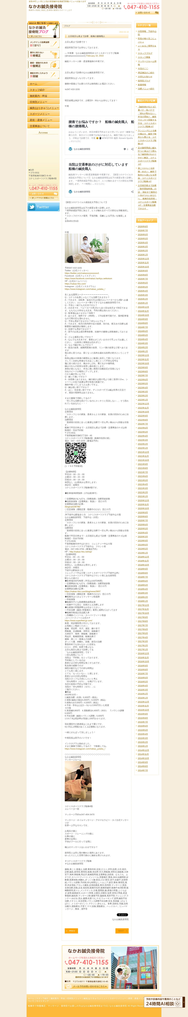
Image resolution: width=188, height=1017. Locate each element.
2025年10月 (143, 267)
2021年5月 (143, 480)
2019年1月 (143, 553)
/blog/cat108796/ (72, 506)
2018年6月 (143, 581)
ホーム (31, 998)
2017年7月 (143, 625)
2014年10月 (143, 758)
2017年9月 (143, 617)
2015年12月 (143, 702)
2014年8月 (143, 766)
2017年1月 (143, 649)
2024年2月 (143, 347)
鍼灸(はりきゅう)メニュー (96, 998)
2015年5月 (143, 730)
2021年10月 (143, 460)
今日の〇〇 (143, 68)
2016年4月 (143, 685)
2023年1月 (143, 400)
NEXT (121, 931)
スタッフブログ (145, 53)
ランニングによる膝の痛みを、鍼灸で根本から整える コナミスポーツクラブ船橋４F (147, 137)
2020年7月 (143, 520)
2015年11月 (143, 706)
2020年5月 (143, 528)
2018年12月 (143, 557)
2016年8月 (143, 669)
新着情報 (142, 85)
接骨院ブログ (144, 81)
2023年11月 (143, 359)
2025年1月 (143, 303)
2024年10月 (143, 315)
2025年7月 (143, 279)
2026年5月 (143, 238)
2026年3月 (143, 246)
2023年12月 (143, 355)
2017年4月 (143, 637)
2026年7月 (143, 230)
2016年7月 (143, 673)
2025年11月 (143, 262)
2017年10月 (143, 613)
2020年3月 (143, 536)
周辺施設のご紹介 (146, 72)
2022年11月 (143, 408)
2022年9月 (143, 416)
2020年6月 (143, 524)
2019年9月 (143, 540)
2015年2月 (143, 742)
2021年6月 (143, 476)
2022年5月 (143, 432)
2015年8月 (143, 718)
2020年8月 (143, 516)
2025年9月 (143, 271)
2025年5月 (143, 287)
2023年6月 (143, 379)
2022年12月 (143, 404)
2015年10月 (143, 710)
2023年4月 (143, 388)
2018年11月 (143, 561)
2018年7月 (143, 577)
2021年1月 (143, 496)
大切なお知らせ (145, 76)
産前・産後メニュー (137, 998)
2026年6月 (143, 234)
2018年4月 (143, 589)
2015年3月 (143, 738)
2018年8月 (143, 573)
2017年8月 (143, 621)
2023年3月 (143, 391)
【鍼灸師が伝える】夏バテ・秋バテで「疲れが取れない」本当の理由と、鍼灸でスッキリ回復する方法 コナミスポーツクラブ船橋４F (147, 117)
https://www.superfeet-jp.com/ (78, 620)
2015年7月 (143, 722)
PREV (72, 931)
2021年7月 (143, 472)
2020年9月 (143, 512)
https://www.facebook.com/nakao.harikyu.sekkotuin (88, 278)
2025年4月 (143, 291)
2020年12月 (143, 500)
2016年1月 (143, 698)
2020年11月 (143, 504)
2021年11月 (143, 456)
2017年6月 (143, 629)
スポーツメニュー (118, 998)
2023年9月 (143, 367)
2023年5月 (143, 383)
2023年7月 (143, 375)
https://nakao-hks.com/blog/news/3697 (83, 591)
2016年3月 (143, 690)
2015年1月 (143, 746)
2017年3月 (143, 641)
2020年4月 (143, 533)
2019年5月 (143, 549)
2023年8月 (143, 371)
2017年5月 (143, 633)
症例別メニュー (74, 998)
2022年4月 (143, 436)
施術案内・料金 (58, 998)
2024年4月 (143, 339)
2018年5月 (143, 585)
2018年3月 (143, 593)
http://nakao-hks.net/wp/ (81, 551)
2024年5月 (143, 335)
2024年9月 (143, 319)
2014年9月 (143, 762)
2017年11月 (143, 609)
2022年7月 (143, 424)
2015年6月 (143, 726)
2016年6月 (143, 678)
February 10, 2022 (95, 56)
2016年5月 (143, 682)
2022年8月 (143, 420)
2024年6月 (143, 331)
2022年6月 (143, 428)
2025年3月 (143, 295)
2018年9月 (143, 569)
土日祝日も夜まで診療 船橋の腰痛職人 (86, 36)
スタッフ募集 (144, 57)
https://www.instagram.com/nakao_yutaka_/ (85, 289)
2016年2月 (143, 694)
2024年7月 (143, 327)
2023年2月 (143, 395)
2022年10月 (143, 412)
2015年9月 (143, 714)
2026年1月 (143, 255)
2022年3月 (143, 440)
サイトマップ (42, 1001)
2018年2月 (143, 597)
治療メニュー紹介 (146, 89)
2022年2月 (143, 444)
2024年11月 (143, 311)
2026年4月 (143, 242)
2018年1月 (143, 601)
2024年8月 (143, 323)
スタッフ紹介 (42, 998)
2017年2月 (143, 645)
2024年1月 (143, 351)
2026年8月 (143, 226)
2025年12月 (143, 259)
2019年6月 (143, 545)
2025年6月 (143, 283)
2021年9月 (143, 464)
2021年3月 (143, 488)
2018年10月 (143, 565)
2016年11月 (143, 657)
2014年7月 (143, 770)
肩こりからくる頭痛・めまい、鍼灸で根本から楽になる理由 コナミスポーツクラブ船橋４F (147, 175)
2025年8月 (143, 275)
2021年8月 (143, 468)
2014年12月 (143, 750)
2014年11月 (143, 754)
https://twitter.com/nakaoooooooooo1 (82, 273)
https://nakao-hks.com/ (75, 284)
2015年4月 (143, 734)
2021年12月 (143, 452)
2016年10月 (143, 661)
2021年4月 (143, 484)
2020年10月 (143, 508)
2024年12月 (143, 307)
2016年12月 (143, 653)
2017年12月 (143, 605)
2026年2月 (143, 250)
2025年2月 (143, 299)
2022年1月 (143, 448)
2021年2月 (143, 492)
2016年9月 (143, 665)
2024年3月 (143, 343)
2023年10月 (143, 363)
